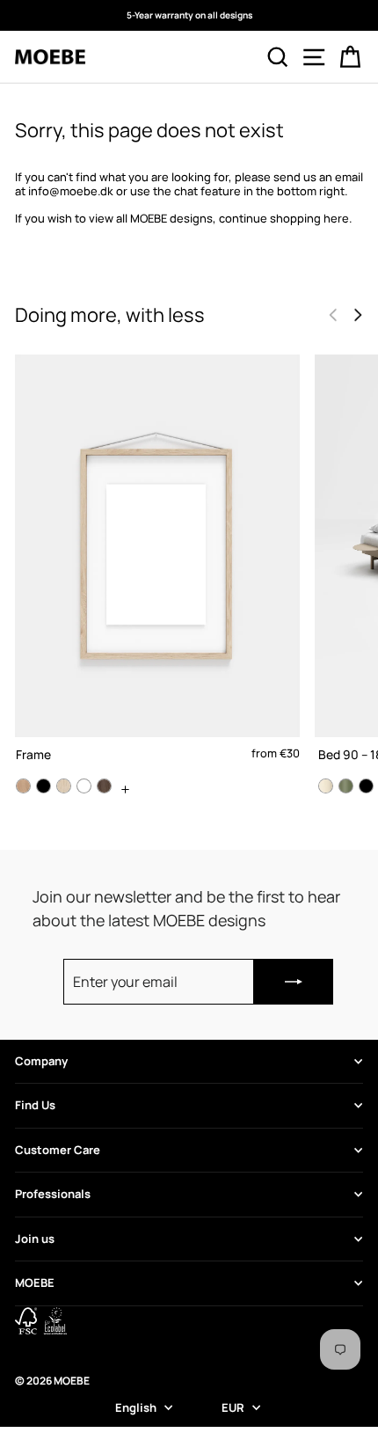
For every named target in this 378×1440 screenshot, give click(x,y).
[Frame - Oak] (23, 786)
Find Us (35, 1105)
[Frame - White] (84, 786)
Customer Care (57, 1150)
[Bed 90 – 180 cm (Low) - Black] (366, 786)
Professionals (53, 1194)
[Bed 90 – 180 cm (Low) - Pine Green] (346, 786)
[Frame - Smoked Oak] (104, 786)
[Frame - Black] (43, 786)
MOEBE (35, 1282)
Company (41, 1061)
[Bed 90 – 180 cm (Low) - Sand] (325, 786)
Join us (35, 1238)
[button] (358, 315)
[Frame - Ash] (63, 786)
